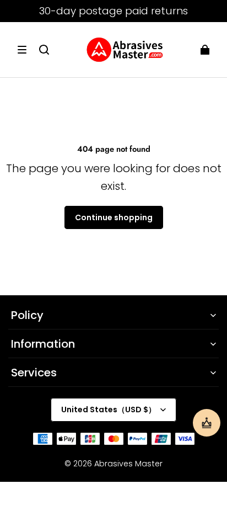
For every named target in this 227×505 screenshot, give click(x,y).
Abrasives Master (128, 463)
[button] (22, 50)
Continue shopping (114, 217)
